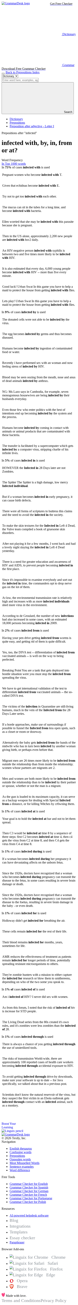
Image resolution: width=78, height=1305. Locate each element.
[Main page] (16, 3)
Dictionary (16, 119)
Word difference (20, 1170)
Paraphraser (17, 1242)
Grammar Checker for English (29, 1184)
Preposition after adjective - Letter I (32, 126)
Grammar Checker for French (28, 1194)
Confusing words (20, 1152)
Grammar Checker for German (29, 1191)
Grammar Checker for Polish (28, 1202)
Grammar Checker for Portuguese (31, 1198)
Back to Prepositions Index (23, 72)
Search (67, 111)
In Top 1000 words (14, 163)
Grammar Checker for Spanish (29, 1187)
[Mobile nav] (3, 73)
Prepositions (17, 122)
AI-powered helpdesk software (29, 1215)
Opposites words (20, 1159)
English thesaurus (21, 1148)
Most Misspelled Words (24, 1163)
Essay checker (22, 1237)
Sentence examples (22, 1166)
